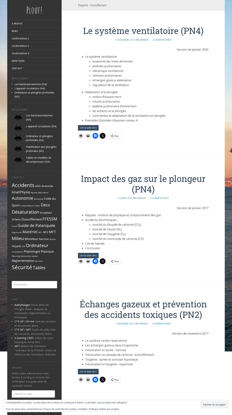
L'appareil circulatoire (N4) (41, 126)
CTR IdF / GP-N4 (24, 321)
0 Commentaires (162, 40)
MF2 (45, 232)
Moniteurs (18, 61)
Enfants (16, 219)
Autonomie (22, 198)
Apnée (34, 192)
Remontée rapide (29, 256)
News (15, 31)
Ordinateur (37, 245)
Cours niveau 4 (20, 53)
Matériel (30, 231)
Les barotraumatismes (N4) (30, 84)
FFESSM (50, 218)
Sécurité (22, 267)
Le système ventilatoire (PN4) (143, 30)
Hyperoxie (17, 232)
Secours (39, 261)
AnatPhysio (21, 192)
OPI (23, 246)
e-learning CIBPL (24, 338)
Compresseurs (27, 205)
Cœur (37, 205)
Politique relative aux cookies (104, 409)
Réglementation (23, 261)
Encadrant (46, 212)
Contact (17, 68)
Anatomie (47, 186)
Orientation (17, 252)
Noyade (16, 246)
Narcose (44, 239)
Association (43, 192)
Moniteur (31, 239)
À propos (17, 24)
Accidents (23, 185)
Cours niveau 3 (20, 46)
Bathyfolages (22, 305)
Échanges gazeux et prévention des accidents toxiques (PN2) (143, 309)
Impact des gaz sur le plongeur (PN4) (143, 184)
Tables (39, 267)
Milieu (18, 238)
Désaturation (25, 212)
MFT (52, 231)
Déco (45, 205)
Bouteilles (38, 199)
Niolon (52, 239)
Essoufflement (32, 219)
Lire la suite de (87, 127)
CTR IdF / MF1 (22, 329)
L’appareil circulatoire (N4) (29, 88)
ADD (38, 186)
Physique (47, 251)
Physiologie (32, 251)
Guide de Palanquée (36, 225)
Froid (14, 226)
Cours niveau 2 (20, 38)
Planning (16, 256)
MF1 (40, 232)
